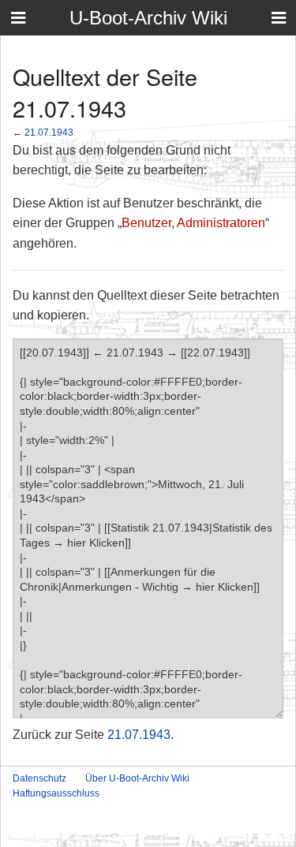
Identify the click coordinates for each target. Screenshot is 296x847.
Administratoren (221, 222)
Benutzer (146, 222)
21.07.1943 (48, 132)
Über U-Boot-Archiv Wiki (137, 778)
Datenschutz (39, 778)
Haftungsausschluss (56, 793)
